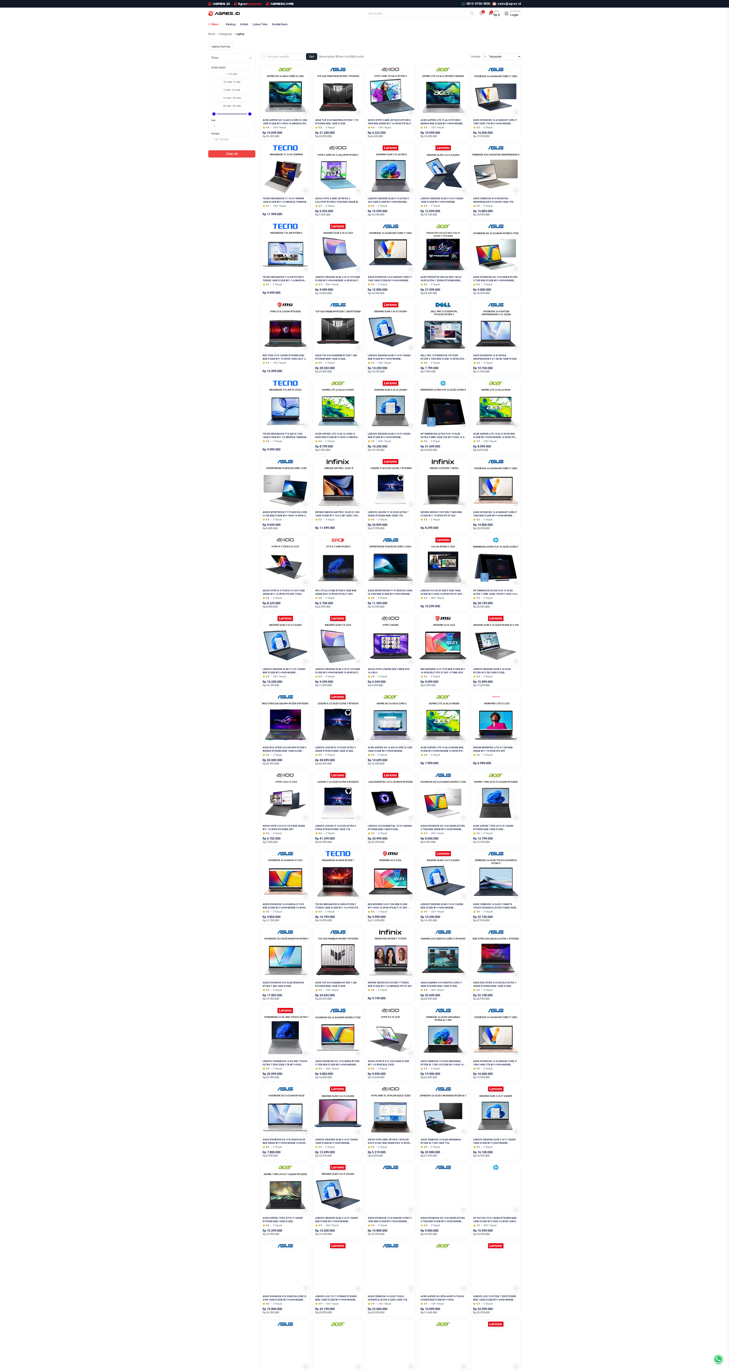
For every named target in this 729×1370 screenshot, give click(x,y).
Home (211, 33)
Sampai (215, 133)
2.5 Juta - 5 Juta (231, 82)
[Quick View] (306, 112)
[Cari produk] (472, 13)
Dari (213, 120)
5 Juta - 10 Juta (232, 90)
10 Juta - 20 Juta (232, 98)
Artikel (244, 24)
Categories (225, 33)
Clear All (232, 154)
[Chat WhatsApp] (718, 1359)
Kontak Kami (280, 24)
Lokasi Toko (260, 24)
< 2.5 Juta (232, 74)
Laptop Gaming (220, 46)
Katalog (231, 24)
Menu (214, 24)
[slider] (213, 114)
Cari (311, 56)
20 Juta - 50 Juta (232, 106)
